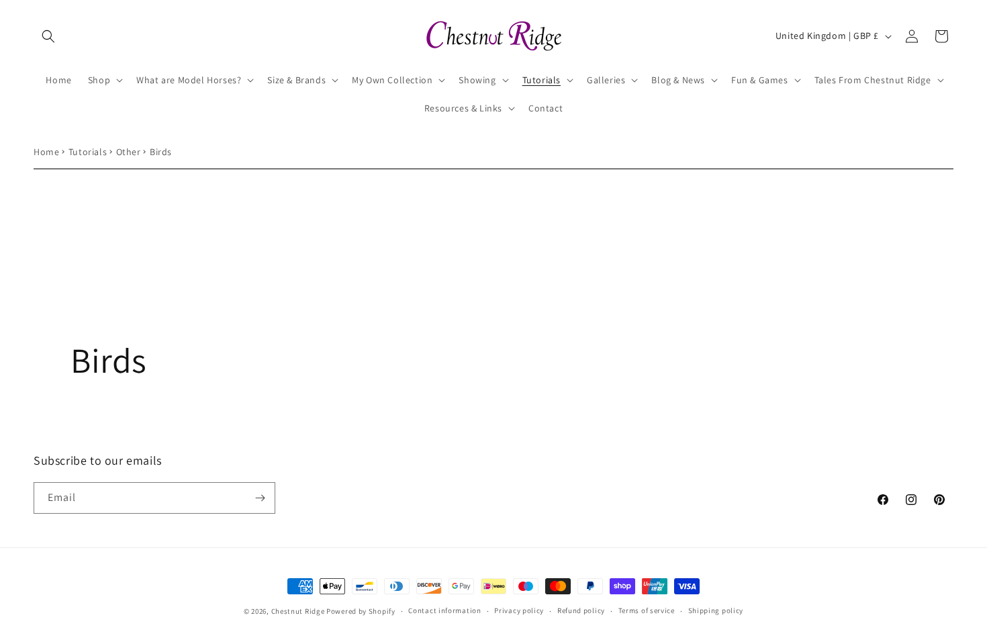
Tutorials (87, 152)
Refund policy (581, 610)
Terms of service (646, 610)
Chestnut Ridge (298, 611)
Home (46, 152)
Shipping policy (716, 610)
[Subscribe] (260, 498)
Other (128, 152)
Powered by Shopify (360, 611)
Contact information (444, 610)
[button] (48, 36)
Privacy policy (519, 610)
